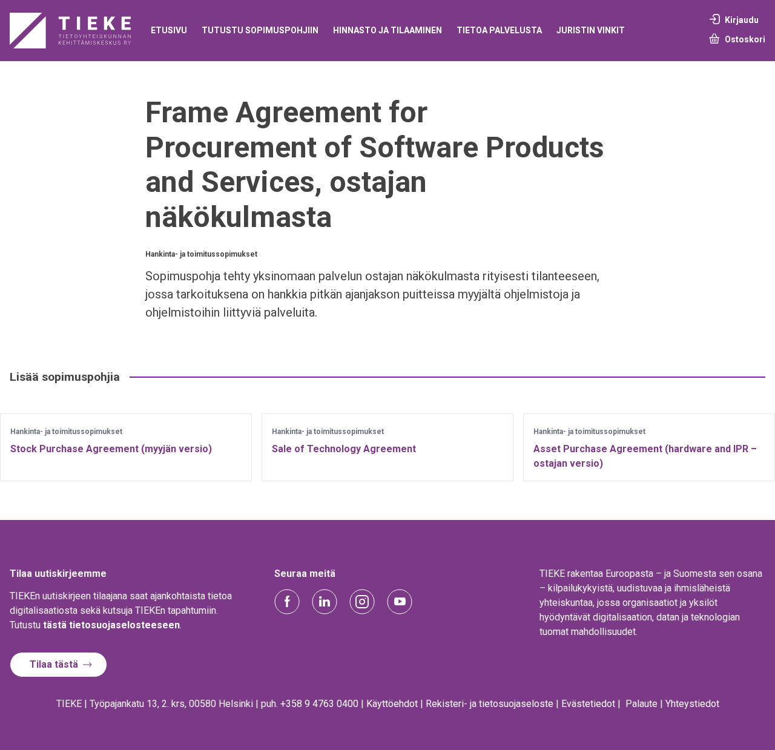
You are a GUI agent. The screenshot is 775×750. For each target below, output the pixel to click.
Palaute (641, 703)
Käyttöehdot (392, 703)
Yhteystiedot (692, 703)
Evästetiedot (588, 703)
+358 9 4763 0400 (319, 703)
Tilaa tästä (54, 664)
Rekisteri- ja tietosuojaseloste (489, 703)
